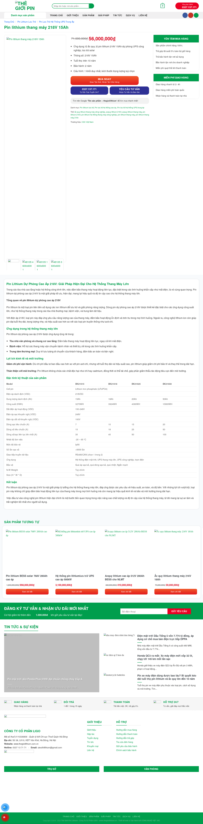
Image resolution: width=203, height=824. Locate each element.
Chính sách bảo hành (126, 750)
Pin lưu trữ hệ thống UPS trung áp (56, 21)
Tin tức (90, 741)
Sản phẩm (88, 15)
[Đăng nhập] (196, 15)
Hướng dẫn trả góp (125, 737)
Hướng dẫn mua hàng (126, 729)
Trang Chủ (56, 15)
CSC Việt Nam (87, 122)
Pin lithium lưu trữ (26, 21)
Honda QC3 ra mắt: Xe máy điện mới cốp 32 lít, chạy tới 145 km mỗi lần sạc (165, 657)
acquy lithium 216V (113, 112)
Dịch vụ (130, 15)
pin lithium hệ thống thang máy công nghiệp (99, 114)
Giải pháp (103, 15)
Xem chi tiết (27, 591)
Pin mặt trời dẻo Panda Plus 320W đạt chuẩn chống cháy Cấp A (44, 679)
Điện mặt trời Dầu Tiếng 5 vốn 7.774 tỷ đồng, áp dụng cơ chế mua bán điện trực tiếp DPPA (165, 637)
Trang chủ (9, 21)
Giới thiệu (73, 15)
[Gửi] (91, 5)
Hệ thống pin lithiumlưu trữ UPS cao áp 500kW (74, 577)
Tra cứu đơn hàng (124, 741)
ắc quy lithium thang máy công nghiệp (90, 112)
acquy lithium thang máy (132, 112)
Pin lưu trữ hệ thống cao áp (105, 107)
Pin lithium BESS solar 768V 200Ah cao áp (26, 577)
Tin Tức (117, 15)
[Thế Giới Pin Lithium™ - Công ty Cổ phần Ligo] (25, 6)
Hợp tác (90, 733)
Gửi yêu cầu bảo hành (126, 746)
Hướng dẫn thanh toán (126, 733)
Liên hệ (143, 15)
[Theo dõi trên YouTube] (190, 15)
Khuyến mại (92, 746)
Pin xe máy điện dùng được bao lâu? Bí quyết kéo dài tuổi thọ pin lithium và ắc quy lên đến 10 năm (166, 677)
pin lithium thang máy (126, 114)
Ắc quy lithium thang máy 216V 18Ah (172, 577)
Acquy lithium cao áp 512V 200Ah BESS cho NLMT (124, 577)
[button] (162, 5)
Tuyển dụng (92, 737)
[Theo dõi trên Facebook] (185, 15)
